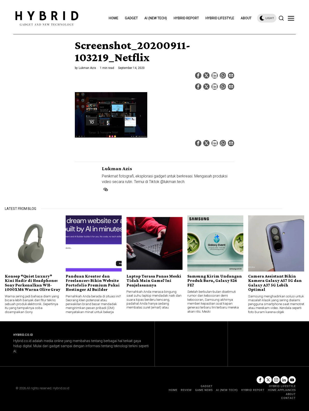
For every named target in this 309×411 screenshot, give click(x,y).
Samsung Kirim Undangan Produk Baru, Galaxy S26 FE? (214, 280)
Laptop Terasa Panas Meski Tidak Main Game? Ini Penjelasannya (153, 280)
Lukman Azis (87, 68)
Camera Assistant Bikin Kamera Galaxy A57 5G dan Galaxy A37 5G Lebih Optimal (275, 283)
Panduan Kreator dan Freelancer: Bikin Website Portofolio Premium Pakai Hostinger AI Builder (93, 283)
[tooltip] (198, 75)
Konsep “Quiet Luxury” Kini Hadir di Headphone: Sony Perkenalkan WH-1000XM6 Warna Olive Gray (32, 283)
